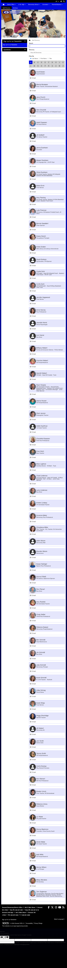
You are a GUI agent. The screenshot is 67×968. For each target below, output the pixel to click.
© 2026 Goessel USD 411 (17, 923)
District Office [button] (11, 4)
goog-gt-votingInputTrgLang (40, 942)
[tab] (14, 41)
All (30, 62)
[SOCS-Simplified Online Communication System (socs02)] (5, 923)
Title (50, 58)
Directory (31, 50)
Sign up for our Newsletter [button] (14, 41)
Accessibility (29, 923)
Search (31, 43)
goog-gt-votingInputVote (22, 944)
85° (57, 1)
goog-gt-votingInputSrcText (57, 942)
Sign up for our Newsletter (10, 45)
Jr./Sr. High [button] (21, 4)
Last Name (35, 58)
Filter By (31, 56)
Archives (15, 8)
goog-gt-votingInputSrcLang (23, 942)
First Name (44, 58)
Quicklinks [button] (8, 50)
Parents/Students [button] (57, 4)
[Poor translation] (6, 937)
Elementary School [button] (33, 4)
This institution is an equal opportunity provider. (15, 926)
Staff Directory (6, 8)
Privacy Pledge (38, 923)
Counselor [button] (45, 4)
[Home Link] (3, 4)
